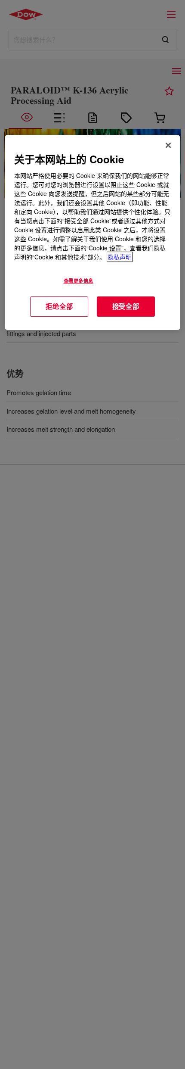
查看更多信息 (78, 280)
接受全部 (125, 306)
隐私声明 (120, 256)
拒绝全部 (59, 306)
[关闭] (168, 145)
